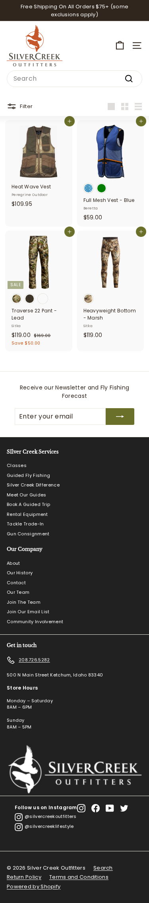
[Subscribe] (120, 416)
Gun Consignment (28, 534)
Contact (16, 582)
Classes (17, 465)
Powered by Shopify (33, 886)
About (13, 563)
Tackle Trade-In (25, 524)
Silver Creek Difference (33, 485)
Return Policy (24, 877)
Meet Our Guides (26, 495)
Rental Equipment (27, 514)
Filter (26, 106)
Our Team (18, 592)
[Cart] (119, 45)
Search (103, 868)
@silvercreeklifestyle (49, 826)
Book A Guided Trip (28, 504)
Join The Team (24, 602)
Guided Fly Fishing (28, 475)
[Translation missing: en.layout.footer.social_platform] (81, 808)
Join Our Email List (28, 611)
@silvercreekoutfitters (51, 816)
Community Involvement (35, 621)
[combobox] (74, 78)
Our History (20, 573)
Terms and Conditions (78, 877)
